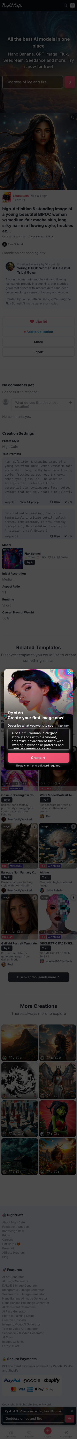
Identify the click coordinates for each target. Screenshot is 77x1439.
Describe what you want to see (30, 725)
